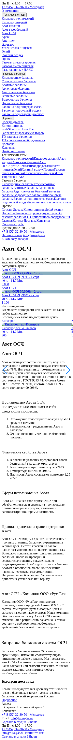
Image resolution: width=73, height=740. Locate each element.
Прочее (7, 118)
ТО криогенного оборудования (23, 140)
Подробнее (9, 700)
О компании (10, 10)
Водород (8, 44)
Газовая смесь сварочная (18, 62)
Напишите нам (12, 235)
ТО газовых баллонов (17, 136)
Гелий (6, 51)
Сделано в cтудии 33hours (19, 722)
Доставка (8, 144)
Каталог (18, 220)
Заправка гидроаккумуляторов (23, 133)
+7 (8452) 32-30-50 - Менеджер (23, 7)
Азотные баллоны (14, 85)
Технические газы (14, 14)
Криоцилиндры (12, 125)
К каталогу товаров (15, 239)
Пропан (7, 58)
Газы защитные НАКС (17, 69)
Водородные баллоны (17, 99)
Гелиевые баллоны (15, 96)
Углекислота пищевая (17, 47)
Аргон (6, 37)
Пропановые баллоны (17, 103)
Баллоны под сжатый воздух (21, 110)
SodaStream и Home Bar (18, 129)
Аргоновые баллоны (16, 88)
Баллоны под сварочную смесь (23, 114)
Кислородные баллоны (17, 77)
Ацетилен (8, 40)
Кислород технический (18, 18)
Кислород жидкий (14, 22)
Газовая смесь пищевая (17, 66)
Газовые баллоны (14, 73)
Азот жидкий (11, 26)
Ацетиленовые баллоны (18, 92)
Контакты (8, 147)
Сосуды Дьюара (13, 122)
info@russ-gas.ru (34, 235)
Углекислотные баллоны (19, 81)
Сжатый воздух (12, 55)
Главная (7, 220)
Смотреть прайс (13, 224)
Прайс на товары (13, 151)
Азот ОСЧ (9, 33)
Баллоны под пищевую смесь (22, 106)
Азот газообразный (15, 29)
